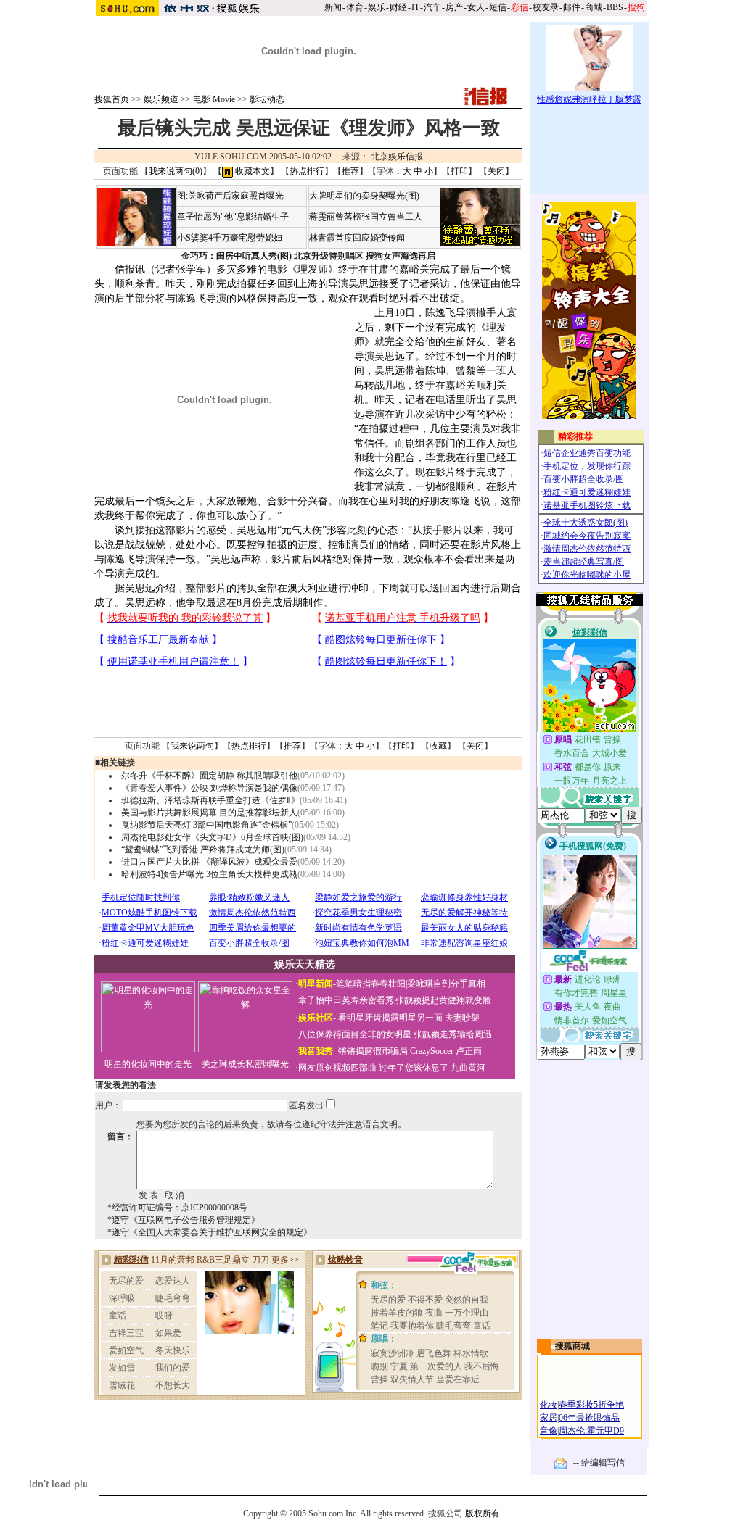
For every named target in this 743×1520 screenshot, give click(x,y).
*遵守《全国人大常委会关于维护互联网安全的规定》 (209, 1232)
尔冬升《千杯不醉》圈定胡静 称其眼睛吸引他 (209, 776)
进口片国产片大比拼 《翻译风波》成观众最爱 (209, 862)
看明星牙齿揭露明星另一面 (389, 1018)
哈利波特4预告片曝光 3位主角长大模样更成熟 (209, 874)
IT (415, 7)
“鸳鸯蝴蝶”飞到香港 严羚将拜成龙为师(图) (202, 849)
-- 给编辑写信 (599, 1463)
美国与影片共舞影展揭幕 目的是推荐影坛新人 (209, 812)
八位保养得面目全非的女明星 (354, 1034)
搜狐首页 (111, 99)
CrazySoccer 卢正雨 (446, 1051)
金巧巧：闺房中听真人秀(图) (236, 256)
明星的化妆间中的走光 (148, 1064)
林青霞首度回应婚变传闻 (357, 238)
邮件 (571, 7)
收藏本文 (251, 171)
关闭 (496, 171)
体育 (355, 7)
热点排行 (307, 171)
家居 (548, 1418)
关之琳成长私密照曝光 (245, 1064)
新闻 (333, 7)
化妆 (548, 1405)
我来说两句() (175, 171)
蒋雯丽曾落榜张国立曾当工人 (365, 217)
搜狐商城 (572, 1346)
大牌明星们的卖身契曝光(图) (364, 196)
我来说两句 (192, 746)
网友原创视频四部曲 (337, 1068)
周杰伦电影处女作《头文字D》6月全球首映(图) (212, 837)
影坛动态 (267, 99)
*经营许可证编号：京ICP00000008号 (177, 1208)
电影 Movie (214, 99)
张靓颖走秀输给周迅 (453, 1034)
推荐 (350, 171)
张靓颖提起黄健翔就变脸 (443, 1000)
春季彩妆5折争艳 (591, 1405)
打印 (459, 171)
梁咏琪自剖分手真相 (446, 984)
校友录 (546, 7)
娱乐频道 (161, 99)
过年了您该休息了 (413, 1068)
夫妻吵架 (462, 1018)
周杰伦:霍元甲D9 (591, 1431)
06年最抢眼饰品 (589, 1418)
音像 (548, 1431)
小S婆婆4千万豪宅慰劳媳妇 (229, 238)
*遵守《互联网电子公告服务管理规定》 (183, 1220)
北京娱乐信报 (397, 156)
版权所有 (482, 1513)
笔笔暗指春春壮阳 (371, 984)
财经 (398, 7)
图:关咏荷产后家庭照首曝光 (230, 196)
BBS (615, 7)
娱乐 (376, 7)
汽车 (432, 7)
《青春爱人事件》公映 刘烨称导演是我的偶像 (209, 788)
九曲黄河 (468, 1068)
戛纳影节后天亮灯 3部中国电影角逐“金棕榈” (206, 825)
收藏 (438, 746)
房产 (454, 7)
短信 (497, 7)
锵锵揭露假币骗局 (373, 1051)
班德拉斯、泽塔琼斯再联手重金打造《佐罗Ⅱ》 (210, 800)
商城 (593, 7)
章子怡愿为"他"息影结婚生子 (233, 217)
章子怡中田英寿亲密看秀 (346, 1000)
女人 (476, 7)
